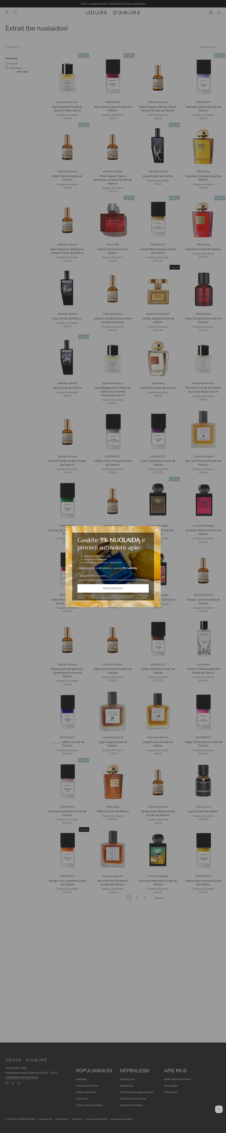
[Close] (157, 530)
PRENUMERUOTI (113, 588)
